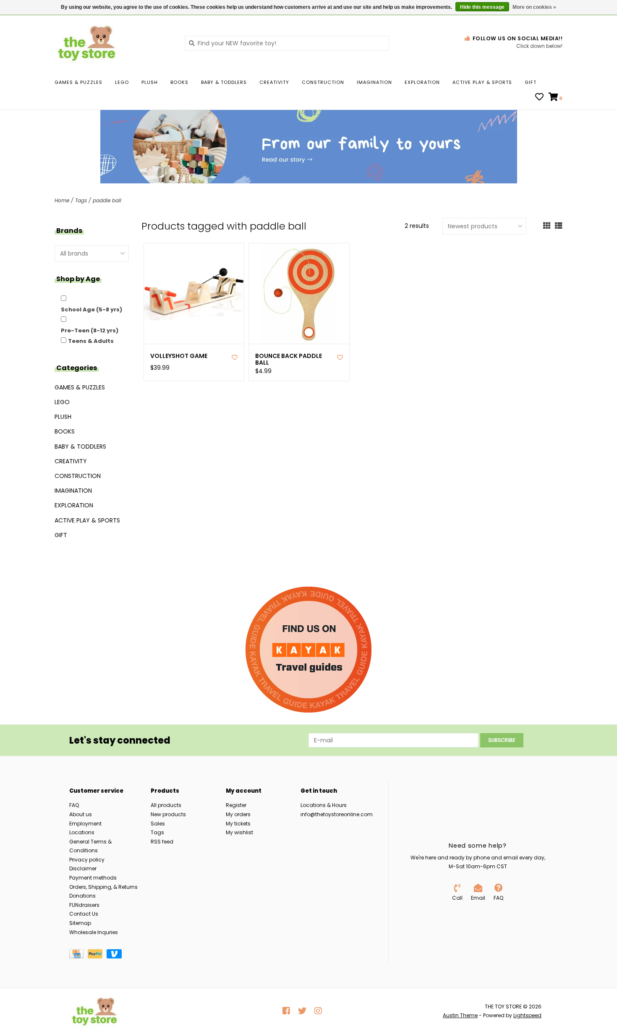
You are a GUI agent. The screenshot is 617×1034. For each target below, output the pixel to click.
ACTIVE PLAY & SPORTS (482, 82)
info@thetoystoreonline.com (337, 814)
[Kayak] (308, 649)
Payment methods (93, 877)
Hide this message (482, 7)
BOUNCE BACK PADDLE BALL (288, 359)
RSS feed (162, 841)
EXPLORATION (422, 82)
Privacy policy (87, 859)
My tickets (238, 823)
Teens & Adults (91, 341)
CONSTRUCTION (323, 82)
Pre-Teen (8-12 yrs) (89, 330)
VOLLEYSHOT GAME (178, 356)
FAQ (74, 805)
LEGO (122, 82)
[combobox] (287, 43)
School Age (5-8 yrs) (91, 309)
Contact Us (83, 913)
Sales (158, 823)
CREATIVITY (274, 82)
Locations (81, 832)
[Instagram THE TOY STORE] (318, 1011)
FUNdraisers (84, 905)
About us (80, 814)
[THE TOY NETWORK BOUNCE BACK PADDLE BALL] (299, 293)
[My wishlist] (539, 98)
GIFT (530, 82)
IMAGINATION (374, 82)
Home (62, 200)
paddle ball (107, 200)
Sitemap (80, 923)
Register (236, 805)
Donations (82, 895)
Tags (81, 200)
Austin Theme (460, 1015)
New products (168, 814)
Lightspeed (527, 1015)
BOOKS (179, 82)
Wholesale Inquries (93, 932)
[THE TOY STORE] (113, 43)
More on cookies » (534, 7)
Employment (85, 823)
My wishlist (239, 832)
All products (166, 805)
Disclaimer (83, 868)
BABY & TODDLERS (224, 82)
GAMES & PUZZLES (78, 82)
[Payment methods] (78, 955)
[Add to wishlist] (235, 357)
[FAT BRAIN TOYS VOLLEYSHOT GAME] (194, 293)
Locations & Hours (324, 805)
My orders (238, 814)
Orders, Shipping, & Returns (103, 886)
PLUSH (149, 82)
